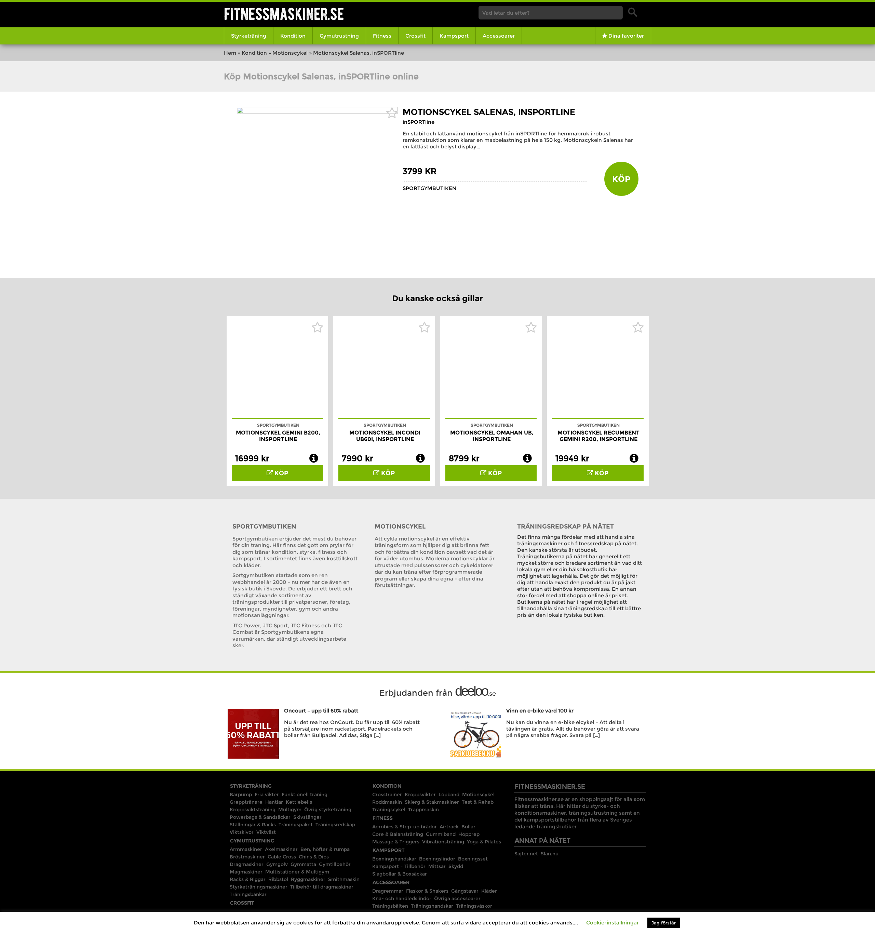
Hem (230, 53)
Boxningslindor (437, 859)
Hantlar (274, 802)
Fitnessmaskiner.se (284, 13)
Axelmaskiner (281, 849)
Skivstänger (307, 817)
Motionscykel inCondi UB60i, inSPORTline (384, 435)
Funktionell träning (304, 794)
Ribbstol (278, 879)
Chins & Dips (314, 857)
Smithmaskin (344, 879)
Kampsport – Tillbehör (399, 866)
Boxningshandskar (394, 859)
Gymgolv (277, 864)
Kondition (293, 35)
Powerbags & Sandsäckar (260, 817)
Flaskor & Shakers (427, 891)
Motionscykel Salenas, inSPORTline (489, 112)
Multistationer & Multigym (297, 872)
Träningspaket (296, 825)
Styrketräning (248, 35)
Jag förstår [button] (663, 922)
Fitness (382, 35)
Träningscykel (388, 809)
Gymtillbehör (335, 864)
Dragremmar (387, 891)
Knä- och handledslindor (401, 898)
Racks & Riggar (248, 879)
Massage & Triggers (395, 842)
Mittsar (437, 866)
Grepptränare (246, 802)
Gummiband (441, 834)
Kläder (489, 891)
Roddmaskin (387, 802)
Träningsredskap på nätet (565, 526)
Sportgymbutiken (430, 188)
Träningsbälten (390, 906)
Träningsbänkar (248, 894)
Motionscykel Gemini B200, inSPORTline (278, 435)
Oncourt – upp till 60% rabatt (321, 710)
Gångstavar (465, 891)
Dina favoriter (625, 35)
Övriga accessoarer (457, 898)
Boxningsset (473, 859)
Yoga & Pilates (484, 842)
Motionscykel (290, 53)
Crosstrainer (387, 794)
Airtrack (449, 827)
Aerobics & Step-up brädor (404, 827)
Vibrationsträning (443, 842)
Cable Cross (282, 857)
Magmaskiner (246, 872)
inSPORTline (418, 122)
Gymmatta (303, 864)
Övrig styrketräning (327, 809)
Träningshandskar (432, 906)
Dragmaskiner (247, 864)
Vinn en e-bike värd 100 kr (540, 710)
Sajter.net (526, 854)
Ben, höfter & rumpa (325, 849)
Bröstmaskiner (247, 857)
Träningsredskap (335, 825)
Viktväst (266, 832)
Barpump (241, 794)
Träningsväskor (474, 906)
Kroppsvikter (420, 794)
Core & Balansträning (397, 834)
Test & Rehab (478, 802)
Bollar (468, 827)
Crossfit (415, 35)
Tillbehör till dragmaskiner (321, 887)
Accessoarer (499, 35)
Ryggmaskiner (308, 879)
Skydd (455, 866)
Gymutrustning (339, 35)
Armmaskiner (246, 849)
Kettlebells (299, 802)
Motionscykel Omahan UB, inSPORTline (492, 435)
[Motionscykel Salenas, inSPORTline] (317, 112)
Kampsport (454, 35)
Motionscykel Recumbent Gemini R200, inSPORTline (598, 435)
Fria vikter (267, 794)
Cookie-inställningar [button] (612, 922)
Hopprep (469, 834)
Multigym (289, 809)
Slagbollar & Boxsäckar (399, 874)
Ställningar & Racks (253, 825)
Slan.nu (549, 854)
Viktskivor (242, 832)
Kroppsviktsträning (252, 809)
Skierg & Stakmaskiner (432, 802)
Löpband (449, 794)
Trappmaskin (423, 809)
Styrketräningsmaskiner (258, 887)
